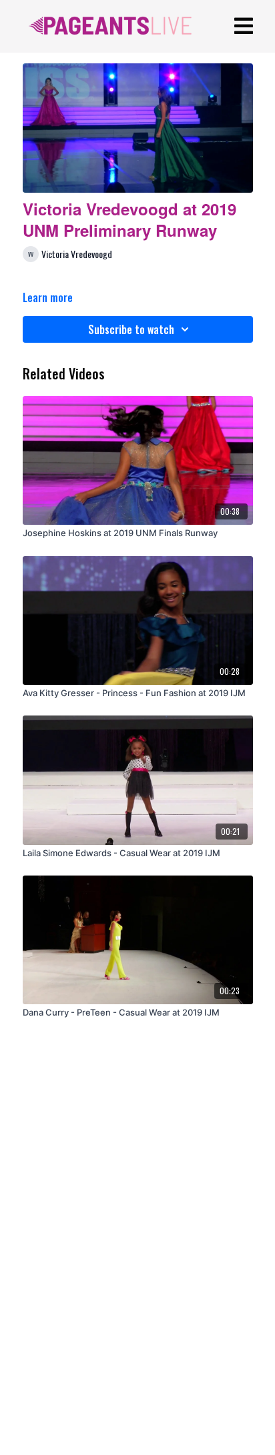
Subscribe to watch (131, 329)
